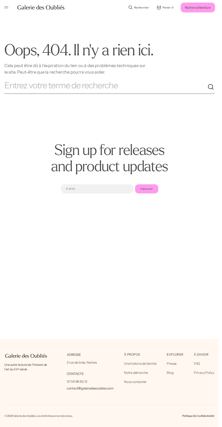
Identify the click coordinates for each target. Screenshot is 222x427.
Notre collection (198, 7)
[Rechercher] (210, 87)
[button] (7, 7)
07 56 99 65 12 (77, 381)
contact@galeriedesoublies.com (90, 388)
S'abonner (146, 188)
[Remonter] (213, 421)
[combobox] (105, 87)
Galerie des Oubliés (24, 415)
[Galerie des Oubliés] (40, 7)
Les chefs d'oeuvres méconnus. (55, 415)
